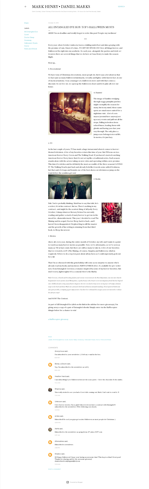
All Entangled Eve (31, 32)
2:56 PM (57, 448)
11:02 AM (57, 464)
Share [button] (26, 23)
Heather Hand (60, 376)
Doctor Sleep (29, 37)
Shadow (58, 454)
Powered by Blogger (76, 482)
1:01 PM (57, 410)
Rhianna (58, 389)
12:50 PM (57, 422)
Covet (26, 35)
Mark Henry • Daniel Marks (61, 6)
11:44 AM (57, 383)
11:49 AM (57, 395)
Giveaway (28, 40)
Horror (26, 46)
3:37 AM (57, 435)
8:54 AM (57, 370)
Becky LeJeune (61, 364)
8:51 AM (57, 357)
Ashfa (57, 429)
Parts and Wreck (30, 49)
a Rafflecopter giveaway (58, 319)
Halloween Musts (30, 43)
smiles (57, 416)
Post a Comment (54, 469)
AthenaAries (59, 441)
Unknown (58, 402)
